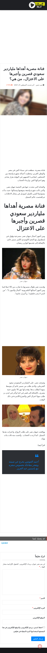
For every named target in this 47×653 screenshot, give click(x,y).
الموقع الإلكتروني (39, 618)
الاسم (42, 598)
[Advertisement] (23, 36)
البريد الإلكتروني (38, 608)
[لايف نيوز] (37, 5)
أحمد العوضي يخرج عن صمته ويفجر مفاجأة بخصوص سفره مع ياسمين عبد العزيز (23, 465)
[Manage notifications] (40, 646)
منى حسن (39, 85)
